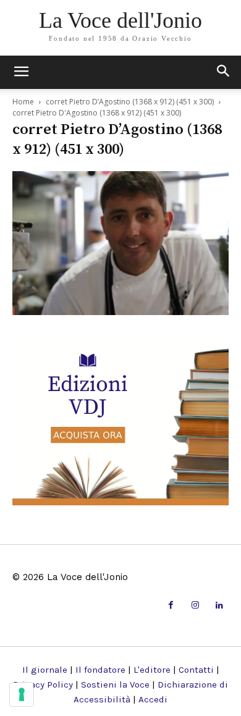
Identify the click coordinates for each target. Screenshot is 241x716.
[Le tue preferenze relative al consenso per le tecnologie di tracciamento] (21, 694)
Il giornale (44, 669)
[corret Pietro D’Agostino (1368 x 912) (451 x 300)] (120, 311)
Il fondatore (100, 669)
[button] (223, 72)
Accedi (152, 699)
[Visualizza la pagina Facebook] (171, 606)
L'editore (152, 669)
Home (23, 101)
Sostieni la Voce (115, 684)
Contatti (196, 669)
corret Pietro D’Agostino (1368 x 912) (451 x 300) (130, 101)
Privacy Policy (43, 684)
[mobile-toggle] (21, 72)
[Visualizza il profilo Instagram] (195, 606)
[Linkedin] (220, 606)
